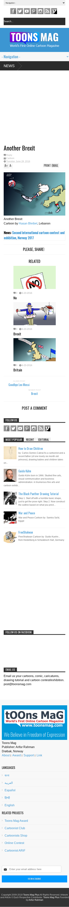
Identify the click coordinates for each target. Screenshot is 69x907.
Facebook (13, 11)
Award (16, 755)
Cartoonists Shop (16, 835)
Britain (17, 369)
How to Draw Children (30, 448)
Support (29, 755)
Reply (9, 155)
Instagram (40, 11)
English (10, 805)
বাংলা (7, 775)
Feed (47, 11)
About (6, 755)
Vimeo (54, 11)
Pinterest (34, 11)
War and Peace (26, 513)
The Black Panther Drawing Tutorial (38, 494)
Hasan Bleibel (28, 223)
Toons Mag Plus (31, 895)
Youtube (27, 11)
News (9, 66)
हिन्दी (7, 797)
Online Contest (14, 843)
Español (10, 790)
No (15, 297)
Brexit (17, 333)
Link (39, 755)
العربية (9, 782)
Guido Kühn (24, 471)
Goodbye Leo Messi (19, 385)
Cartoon (10, 158)
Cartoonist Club (15, 828)
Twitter (20, 11)
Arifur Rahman (36, 900)
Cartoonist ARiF (15, 850)
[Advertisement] (31, 108)
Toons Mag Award (16, 820)
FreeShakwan (25, 532)
